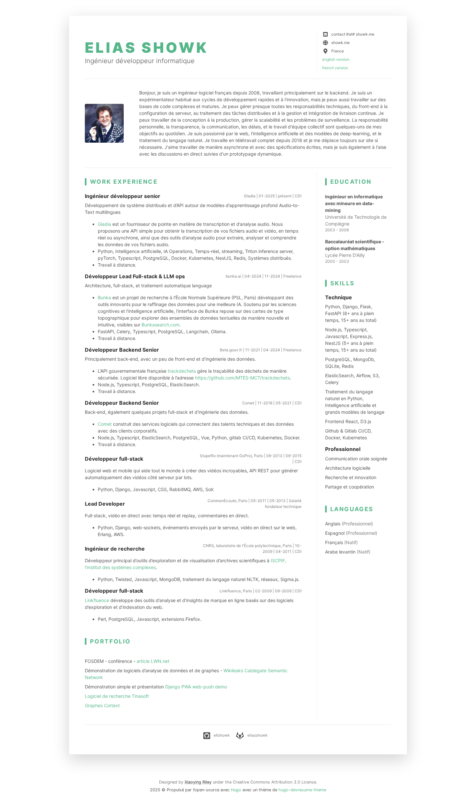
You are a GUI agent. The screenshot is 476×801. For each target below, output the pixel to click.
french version (335, 67)
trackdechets (182, 371)
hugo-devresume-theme (302, 789)
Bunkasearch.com (160, 324)
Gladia (104, 224)
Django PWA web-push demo (196, 686)
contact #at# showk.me (352, 34)
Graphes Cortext (102, 705)
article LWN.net (153, 661)
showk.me (340, 42)
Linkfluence (97, 600)
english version (335, 59)
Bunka (104, 297)
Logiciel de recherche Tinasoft (117, 696)
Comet (105, 424)
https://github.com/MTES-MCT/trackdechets (242, 377)
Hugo (236, 789)
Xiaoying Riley (198, 782)
